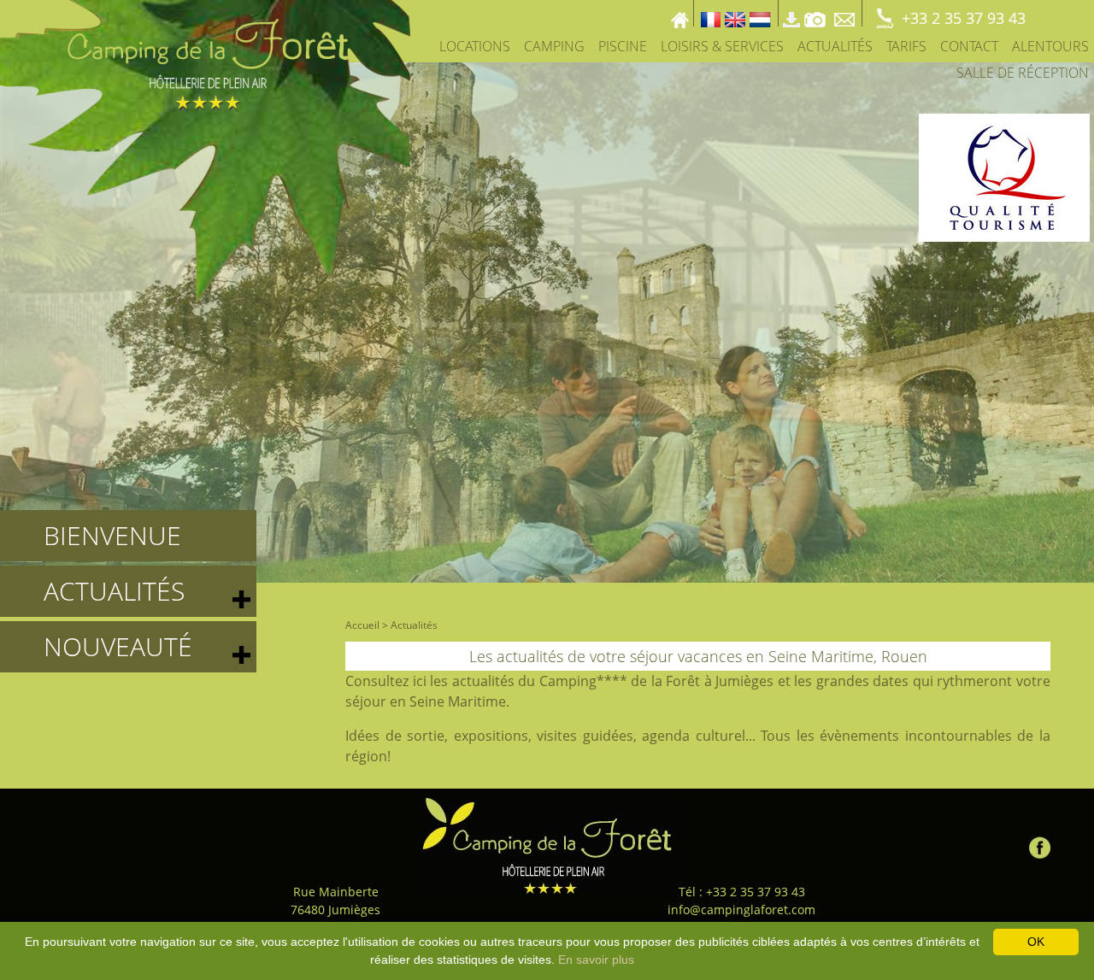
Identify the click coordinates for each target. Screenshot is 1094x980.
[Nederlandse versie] (760, 13)
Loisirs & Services (722, 46)
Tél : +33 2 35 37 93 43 (742, 891)
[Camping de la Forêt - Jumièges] (547, 845)
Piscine (622, 46)
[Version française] (711, 13)
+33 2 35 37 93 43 (964, 18)
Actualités (835, 46)
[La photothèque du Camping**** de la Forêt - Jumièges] (815, 13)
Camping (554, 46)
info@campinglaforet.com (741, 909)
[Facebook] (1039, 843)
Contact (969, 46)
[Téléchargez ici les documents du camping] (791, 13)
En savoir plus (596, 959)
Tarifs (906, 46)
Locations (474, 46)
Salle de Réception (1022, 72)
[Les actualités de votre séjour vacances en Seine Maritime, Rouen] (205, 150)
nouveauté (118, 646)
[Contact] (846, 13)
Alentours (1050, 46)
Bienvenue (112, 535)
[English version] (735, 13)
